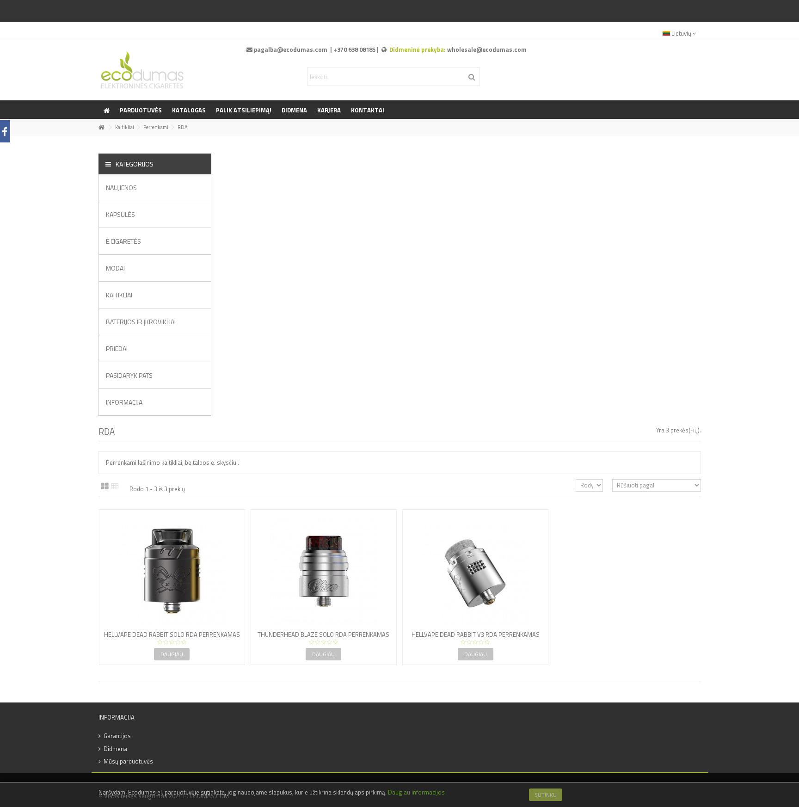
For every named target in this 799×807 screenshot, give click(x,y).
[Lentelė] (115, 486)
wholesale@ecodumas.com (487, 49)
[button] (244, 109)
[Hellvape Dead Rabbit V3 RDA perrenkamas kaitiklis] (475, 571)
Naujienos (121, 187)
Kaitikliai (119, 295)
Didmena (115, 749)
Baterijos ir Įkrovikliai (141, 321)
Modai (115, 268)
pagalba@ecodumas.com (290, 49)
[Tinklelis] (105, 486)
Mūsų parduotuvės (128, 761)
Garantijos (117, 736)
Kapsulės (120, 214)
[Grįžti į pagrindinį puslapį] (101, 127)
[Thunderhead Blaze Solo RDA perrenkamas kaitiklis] (323, 571)
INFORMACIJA (124, 402)
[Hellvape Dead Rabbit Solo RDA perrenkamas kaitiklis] (172, 571)
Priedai (117, 348)
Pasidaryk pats (129, 375)
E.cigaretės (123, 241)
